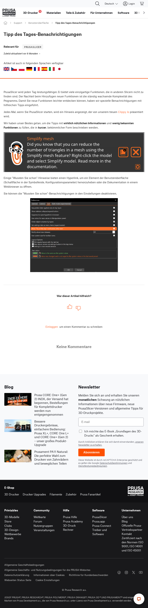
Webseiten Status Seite (17, 580)
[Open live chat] (139, 598)
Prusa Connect (101, 525)
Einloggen (51, 326)
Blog (125, 521)
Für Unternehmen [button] (101, 12)
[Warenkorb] (142, 4)
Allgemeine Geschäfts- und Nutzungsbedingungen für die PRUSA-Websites (47, 569)
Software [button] (123, 12)
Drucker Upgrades (34, 494)
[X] (133, 572)
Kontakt (127, 533)
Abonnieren (91, 452)
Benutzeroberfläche (38, 22)
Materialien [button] (54, 12)
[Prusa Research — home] (9, 13)
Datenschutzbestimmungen (113, 463)
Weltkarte (40, 517)
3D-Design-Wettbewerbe (12, 532)
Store (7, 521)
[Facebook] (119, 572)
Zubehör (71, 494)
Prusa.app (98, 521)
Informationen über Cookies (49, 574)
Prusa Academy (73, 521)
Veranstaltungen (44, 530)
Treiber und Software (99, 532)
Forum (38, 521)
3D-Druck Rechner (69, 527)
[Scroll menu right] (144, 12)
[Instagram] (126, 572)
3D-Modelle (11, 517)
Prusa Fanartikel (90, 494)
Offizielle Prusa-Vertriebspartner (132, 527)
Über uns (127, 517)
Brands (9, 538)
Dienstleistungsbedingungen (92, 465)
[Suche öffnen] (97, 4)
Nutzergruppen (43, 525)
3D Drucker (11, 494)
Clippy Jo (123, 111)
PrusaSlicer (99, 517)
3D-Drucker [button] (32, 12)
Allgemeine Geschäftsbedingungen (24, 564)
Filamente (56, 494)
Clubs (8, 525)
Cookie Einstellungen (48, 580)
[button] (6, 69)
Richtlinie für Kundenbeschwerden (88, 574)
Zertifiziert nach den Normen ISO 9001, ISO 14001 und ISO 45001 (132, 544)
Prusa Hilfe (70, 517)
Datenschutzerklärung (16, 574)
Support (18, 22)
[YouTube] (141, 572)
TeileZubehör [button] (75, 12)
